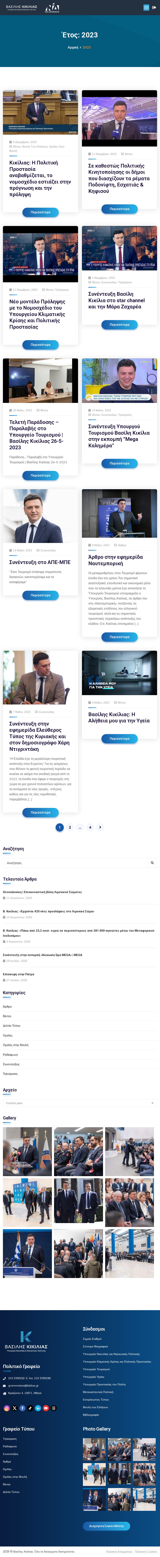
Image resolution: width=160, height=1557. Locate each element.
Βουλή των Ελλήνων (35, 146)
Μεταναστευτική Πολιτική (98, 1392)
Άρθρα (122, 545)
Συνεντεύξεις (109, 282)
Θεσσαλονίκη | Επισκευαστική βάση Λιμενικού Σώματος (42, 892)
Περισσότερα (40, 212)
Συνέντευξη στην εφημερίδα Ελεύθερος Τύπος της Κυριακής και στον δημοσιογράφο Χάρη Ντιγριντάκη (39, 736)
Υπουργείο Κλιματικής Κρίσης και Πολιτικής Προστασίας (117, 1361)
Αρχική (73, 47)
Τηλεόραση (62, 289)
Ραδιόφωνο (10, 1055)
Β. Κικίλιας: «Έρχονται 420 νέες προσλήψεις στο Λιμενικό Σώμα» (48, 911)
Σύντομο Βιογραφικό (95, 1346)
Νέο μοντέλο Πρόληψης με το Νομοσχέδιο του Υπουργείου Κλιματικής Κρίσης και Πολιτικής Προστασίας (37, 314)
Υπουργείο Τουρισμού (96, 1369)
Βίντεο (17, 146)
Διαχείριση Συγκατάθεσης (106, 1526)
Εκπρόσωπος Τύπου (96, 1399)
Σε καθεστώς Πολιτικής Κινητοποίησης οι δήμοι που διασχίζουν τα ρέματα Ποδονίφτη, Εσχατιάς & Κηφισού (119, 178)
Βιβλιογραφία (91, 1415)
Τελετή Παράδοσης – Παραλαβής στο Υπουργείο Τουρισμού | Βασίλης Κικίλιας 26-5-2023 (36, 434)
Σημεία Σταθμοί (92, 1339)
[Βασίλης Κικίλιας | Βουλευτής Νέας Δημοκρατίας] (21, 7)
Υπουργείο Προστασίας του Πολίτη (104, 1384)
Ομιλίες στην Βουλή (15, 1045)
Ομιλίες (7, 1035)
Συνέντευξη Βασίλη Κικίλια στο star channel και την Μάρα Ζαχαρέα (116, 300)
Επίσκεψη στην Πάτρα (18, 974)
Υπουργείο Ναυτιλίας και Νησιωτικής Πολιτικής (111, 1354)
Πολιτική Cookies (146, 1551)
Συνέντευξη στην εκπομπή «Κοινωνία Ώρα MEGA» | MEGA (42, 955)
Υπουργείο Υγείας (93, 1377)
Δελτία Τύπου (11, 1026)
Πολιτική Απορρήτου (119, 1551)
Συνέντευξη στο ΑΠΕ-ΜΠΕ (39, 562)
